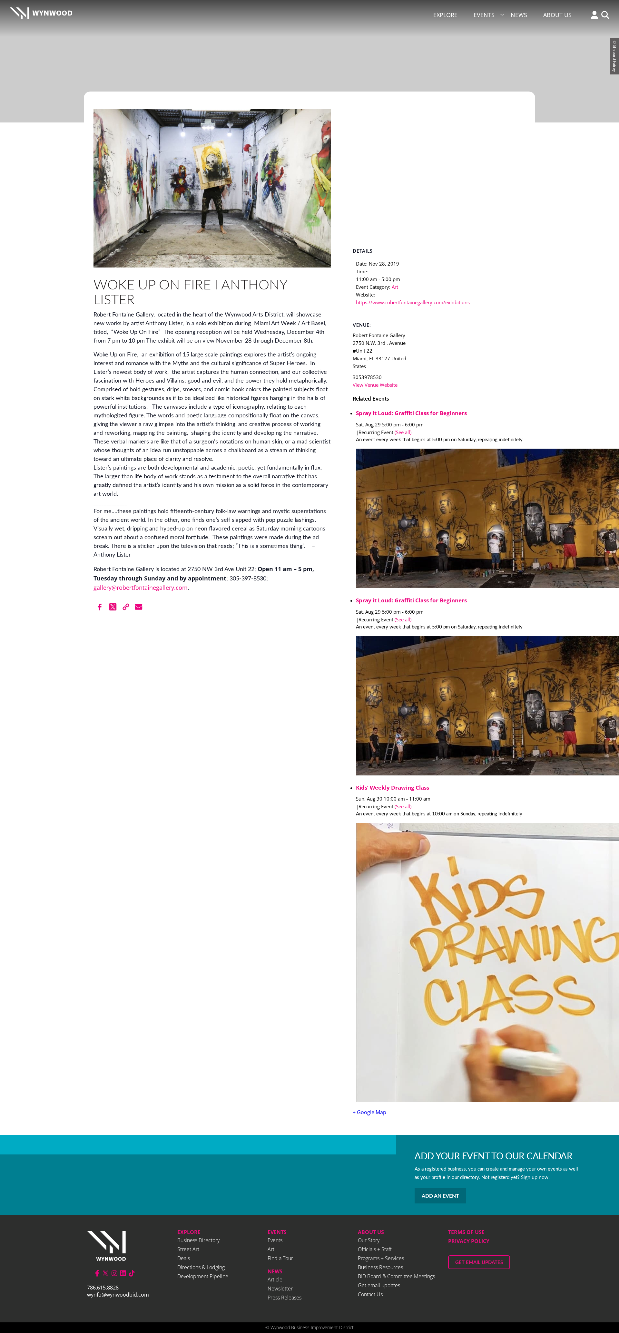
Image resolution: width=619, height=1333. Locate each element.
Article (275, 1279)
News (519, 15)
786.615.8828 (103, 1287)
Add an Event (440, 1196)
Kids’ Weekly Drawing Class (392, 787)
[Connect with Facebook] (97, 1273)
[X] (112, 607)
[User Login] (593, 16)
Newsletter (280, 1288)
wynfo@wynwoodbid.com (118, 1294)
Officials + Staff (375, 1249)
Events (484, 15)
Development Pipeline (202, 1276)
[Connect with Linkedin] (123, 1273)
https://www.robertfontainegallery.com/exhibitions (413, 302)
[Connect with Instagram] (114, 1273)
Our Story (368, 1240)
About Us (557, 15)
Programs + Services (381, 1258)
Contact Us (370, 1294)
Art (395, 287)
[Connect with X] (105, 1273)
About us (371, 1232)
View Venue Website (375, 385)
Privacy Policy (468, 1241)
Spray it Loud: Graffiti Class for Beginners (411, 413)
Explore (445, 15)
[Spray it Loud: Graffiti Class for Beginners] (441, 519)
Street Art (188, 1249)
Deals (183, 1258)
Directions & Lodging (201, 1267)
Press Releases (284, 1297)
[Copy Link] (125, 607)
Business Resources (380, 1267)
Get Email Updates (479, 1262)
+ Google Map (369, 1112)
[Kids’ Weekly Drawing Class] (441, 963)
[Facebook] (99, 607)
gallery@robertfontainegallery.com (140, 587)
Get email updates (379, 1285)
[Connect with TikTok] (132, 1273)
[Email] (138, 607)
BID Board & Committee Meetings (396, 1276)
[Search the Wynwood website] (603, 16)
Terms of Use (466, 1232)
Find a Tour (280, 1258)
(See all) (403, 432)
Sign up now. (535, 1177)
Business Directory (198, 1240)
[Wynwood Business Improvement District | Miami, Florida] (41, 15)
